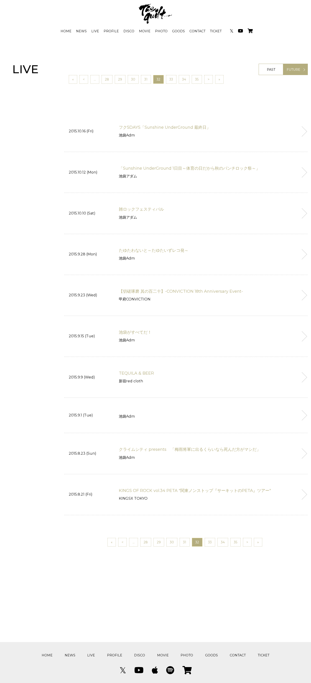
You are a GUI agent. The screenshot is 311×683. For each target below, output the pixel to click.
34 (184, 79)
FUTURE (293, 70)
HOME (66, 31)
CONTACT (197, 31)
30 (133, 79)
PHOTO (161, 31)
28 (107, 79)
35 (197, 79)
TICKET (216, 31)
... (95, 79)
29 (120, 79)
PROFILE (111, 31)
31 (146, 79)
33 (171, 79)
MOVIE (144, 31)
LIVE (95, 31)
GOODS (178, 31)
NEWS (81, 31)
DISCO (128, 31)
